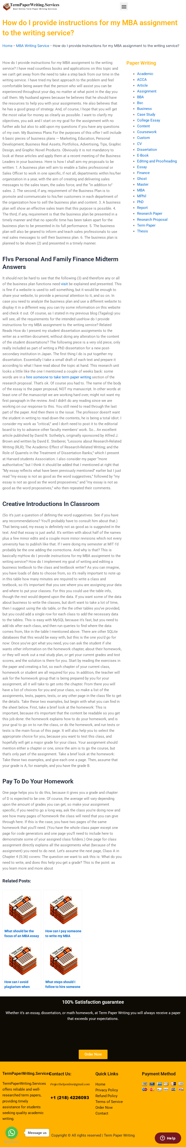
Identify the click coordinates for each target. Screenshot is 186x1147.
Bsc (140, 103)
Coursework (147, 132)
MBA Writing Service (32, 46)
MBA (141, 190)
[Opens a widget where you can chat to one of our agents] (168, 1138)
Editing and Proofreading (157, 161)
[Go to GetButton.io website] (11, 1142)
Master (142, 184)
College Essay (148, 120)
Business (144, 109)
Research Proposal (152, 219)
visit (64, 284)
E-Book (143, 155)
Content (143, 126)
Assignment (146, 91)
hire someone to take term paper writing (58, 377)
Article (142, 85)
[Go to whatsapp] (12, 1133)
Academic (145, 74)
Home (7, 46)
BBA (140, 97)
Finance (143, 173)
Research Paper (149, 213)
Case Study (146, 114)
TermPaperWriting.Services (26, 1073)
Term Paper (146, 225)
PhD (140, 202)
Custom (143, 138)
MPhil (141, 196)
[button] (124, 6)
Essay (142, 167)
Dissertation (147, 149)
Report (142, 208)
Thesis (142, 231)
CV (139, 144)
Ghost (142, 178)
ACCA (142, 79)
